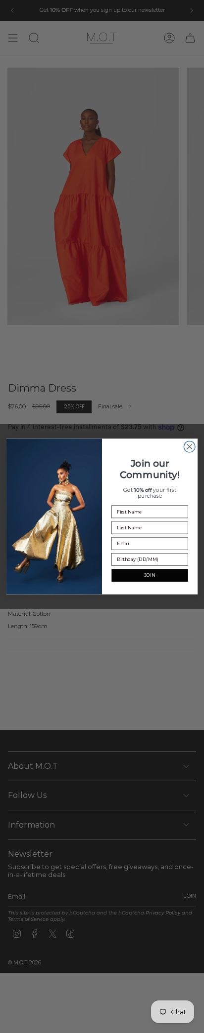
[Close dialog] (189, 446)
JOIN (149, 575)
